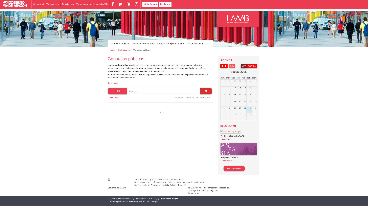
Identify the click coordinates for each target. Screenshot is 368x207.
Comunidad (38, 4)
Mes (244, 66)
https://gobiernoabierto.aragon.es (203, 190)
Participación (68, 4)
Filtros (116, 91)
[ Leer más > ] (227, 139)
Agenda (252, 66)
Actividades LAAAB (99, 4)
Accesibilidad (141, 199)
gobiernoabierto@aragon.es (216, 188)
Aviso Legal (130, 199)
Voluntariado (82, 4)
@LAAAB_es (193, 193)
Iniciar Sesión (150, 4)
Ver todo (114, 97)
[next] (226, 66)
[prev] (222, 66)
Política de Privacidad (117, 199)
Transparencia (53, 4)
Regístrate (165, 4)
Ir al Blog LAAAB (234, 168)
